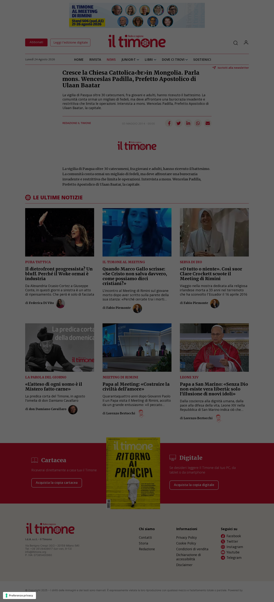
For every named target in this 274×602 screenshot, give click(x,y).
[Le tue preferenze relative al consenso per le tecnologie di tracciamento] (19, 595)
